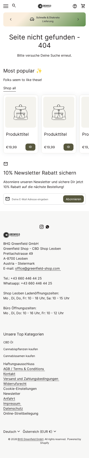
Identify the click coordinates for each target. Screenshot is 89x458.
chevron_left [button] (10, 19)
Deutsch (12, 431)
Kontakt (9, 374)
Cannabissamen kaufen (19, 356)
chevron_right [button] (78, 19)
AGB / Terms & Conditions (24, 369)
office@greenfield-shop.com (38, 268)
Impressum (12, 403)
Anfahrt (9, 398)
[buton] (12, 431)
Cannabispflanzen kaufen (20, 349)
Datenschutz (13, 408)
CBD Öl (8, 342)
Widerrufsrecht (14, 384)
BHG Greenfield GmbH (30, 439)
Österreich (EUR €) (40, 431)
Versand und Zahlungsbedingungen (31, 379)
